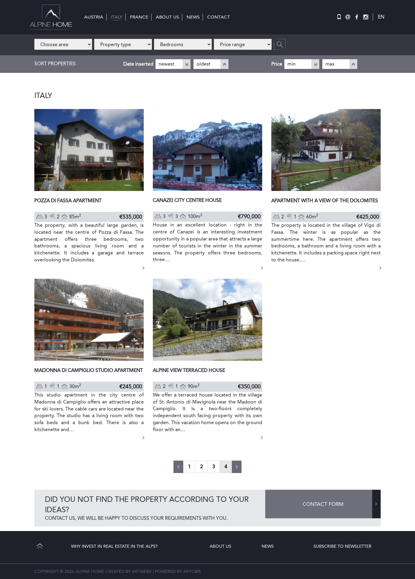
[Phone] (339, 17)
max (329, 64)
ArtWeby (142, 571)
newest (166, 64)
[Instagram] (366, 17)
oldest (204, 64)
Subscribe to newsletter (343, 546)
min (291, 64)
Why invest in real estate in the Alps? (114, 546)
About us (220, 546)
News (268, 546)
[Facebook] (357, 17)
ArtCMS (192, 571)
